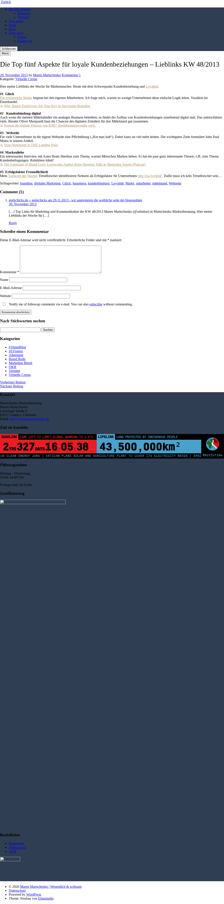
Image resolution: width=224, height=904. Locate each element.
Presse (22, 37)
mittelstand (159, 183)
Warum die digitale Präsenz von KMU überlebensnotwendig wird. (49, 125)
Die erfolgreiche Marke (16, 98)
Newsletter (16, 21)
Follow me (25, 41)
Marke (129, 183)
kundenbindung (99, 183)
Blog (12, 29)
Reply (13, 223)
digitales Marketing (47, 183)
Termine (14, 371)
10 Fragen (16, 351)
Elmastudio (46, 898)
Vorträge (23, 17)
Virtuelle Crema (26, 79)
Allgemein (16, 355)
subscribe (95, 304)
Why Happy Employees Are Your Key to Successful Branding (47, 106)
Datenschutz (17, 847)
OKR (12, 367)
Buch (12, 25)
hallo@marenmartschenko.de (29, 419)
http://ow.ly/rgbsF (150, 176)
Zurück (6, 2)
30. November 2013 (23, 204)
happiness (79, 183)
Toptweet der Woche (22, 176)
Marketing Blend (20, 363)
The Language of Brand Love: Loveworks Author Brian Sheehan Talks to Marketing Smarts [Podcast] (74, 164)
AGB (12, 851)
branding (26, 183)
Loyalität (152, 86)
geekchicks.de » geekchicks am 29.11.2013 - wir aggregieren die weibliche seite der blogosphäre (75, 200)
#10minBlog (17, 347)
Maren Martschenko (47, 75)
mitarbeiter (143, 183)
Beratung (24, 13)
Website (5, 296)
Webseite (175, 183)
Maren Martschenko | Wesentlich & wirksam (51, 886)
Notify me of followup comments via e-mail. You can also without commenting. (70, 304)
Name (4, 280)
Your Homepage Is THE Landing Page (31, 145)
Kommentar (9, 272)
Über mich (16, 33)
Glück (66, 183)
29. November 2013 (14, 75)
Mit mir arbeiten (20, 9)
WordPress (33, 894)
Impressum (16, 843)
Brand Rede (17, 359)
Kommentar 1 (71, 75)
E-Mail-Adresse (11, 288)
